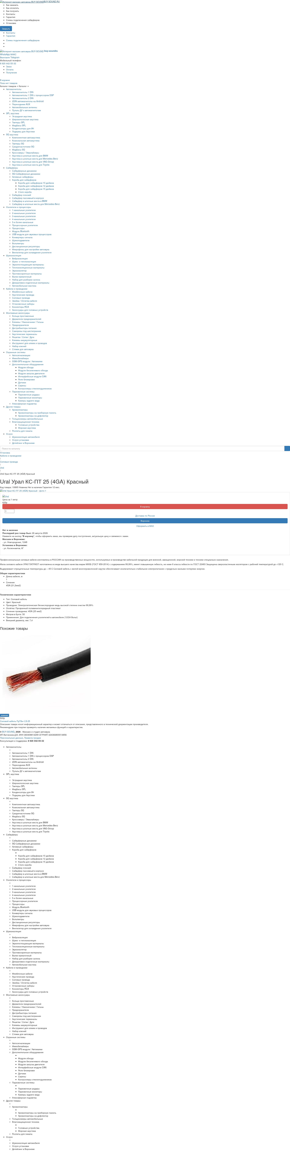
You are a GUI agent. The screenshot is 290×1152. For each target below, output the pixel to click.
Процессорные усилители (25, 225)
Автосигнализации (21, 355)
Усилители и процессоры (18, 207)
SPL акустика (12, 113)
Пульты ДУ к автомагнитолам (26, 110)
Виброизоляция (20, 258)
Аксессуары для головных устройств (30, 309)
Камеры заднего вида (29, 400)
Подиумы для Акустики (23, 131)
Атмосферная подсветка (24, 403)
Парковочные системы (23, 391)
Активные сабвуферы (22, 176)
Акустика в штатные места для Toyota (30, 164)
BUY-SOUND (8, 731)
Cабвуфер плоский (21, 194)
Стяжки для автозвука (23, 349)
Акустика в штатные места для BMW (30, 155)
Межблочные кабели (22, 291)
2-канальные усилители (24, 213)
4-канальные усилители (24, 219)
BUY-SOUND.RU (52, 1)
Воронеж (145, 520)
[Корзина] (61, 1)
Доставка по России (145, 515)
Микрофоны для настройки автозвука (30, 249)
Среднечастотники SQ (23, 146)
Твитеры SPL (18, 122)
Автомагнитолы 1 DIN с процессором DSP (33, 95)
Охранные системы (15, 352)
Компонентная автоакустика (26, 137)
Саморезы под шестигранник (26, 330)
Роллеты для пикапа (22, 430)
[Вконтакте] (7, 43)
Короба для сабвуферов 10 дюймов (36, 182)
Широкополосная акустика (25, 119)
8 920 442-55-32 (8, 63)
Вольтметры (18, 243)
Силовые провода (21, 297)
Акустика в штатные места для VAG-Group (33, 161)
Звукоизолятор (19, 270)
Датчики (22, 382)
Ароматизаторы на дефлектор (33, 415)
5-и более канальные (22, 222)
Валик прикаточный (21, 276)
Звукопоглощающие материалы (28, 264)
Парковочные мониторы (30, 397)
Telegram (14, 57)
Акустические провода (23, 294)
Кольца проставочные (23, 315)
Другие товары (13, 406)
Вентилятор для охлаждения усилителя (32, 252)
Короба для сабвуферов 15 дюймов (36, 188)
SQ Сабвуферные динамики (26, 173)
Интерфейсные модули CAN (32, 376)
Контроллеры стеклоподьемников (35, 388)
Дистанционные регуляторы (26, 246)
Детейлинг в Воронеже (23, 442)
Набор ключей (19, 346)
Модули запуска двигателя (31, 373)
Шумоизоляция (13, 255)
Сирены (22, 385)
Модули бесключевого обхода (33, 370)
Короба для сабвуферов (24, 179)
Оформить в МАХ (145, 525)
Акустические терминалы (24, 334)
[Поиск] (287, 448)
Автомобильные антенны (24, 107)
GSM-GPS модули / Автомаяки (27, 361)
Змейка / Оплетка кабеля (24, 300)
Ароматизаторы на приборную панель (37, 412)
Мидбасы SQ (18, 149)
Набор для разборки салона (26, 279)
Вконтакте (5, 57)
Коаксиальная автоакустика (25, 140)
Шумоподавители (20, 240)
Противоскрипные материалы (27, 273)
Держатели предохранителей (26, 318)
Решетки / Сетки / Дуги (23, 337)
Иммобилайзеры (20, 358)
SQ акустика (12, 134)
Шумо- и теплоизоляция (24, 261)
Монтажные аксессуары (18, 312)
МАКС (13, 54)
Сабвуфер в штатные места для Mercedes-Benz (36, 203)
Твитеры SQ (18, 143)
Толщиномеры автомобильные (27, 418)
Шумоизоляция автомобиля (26, 436)
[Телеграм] (7, 46)
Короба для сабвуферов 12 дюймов (36, 185)
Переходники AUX (21, 104)
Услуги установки (20, 439)
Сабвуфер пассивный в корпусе (28, 197)
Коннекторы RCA (20, 306)
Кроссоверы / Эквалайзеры (25, 152)
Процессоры (18, 228)
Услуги (9, 433)
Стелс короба (25, 191)
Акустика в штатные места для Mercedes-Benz (35, 158)
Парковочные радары (29, 394)
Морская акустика (27, 427)
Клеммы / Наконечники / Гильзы (28, 321)
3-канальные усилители (24, 216)
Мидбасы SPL (19, 125)
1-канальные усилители (24, 210)
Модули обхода (26, 367)
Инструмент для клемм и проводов (29, 343)
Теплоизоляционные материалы (28, 267)
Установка (5, 452)
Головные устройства (28, 424)
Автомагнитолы (13, 89)
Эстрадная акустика (22, 116)
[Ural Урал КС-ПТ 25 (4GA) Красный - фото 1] (23, 490)
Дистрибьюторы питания (24, 327)
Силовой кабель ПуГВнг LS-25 (15, 721)
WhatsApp (5, 54)
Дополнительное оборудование (28, 364)
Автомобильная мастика (24, 285)
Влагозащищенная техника (25, 421)
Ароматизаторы (20, 409)
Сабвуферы (12, 167)
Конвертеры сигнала (22, 237)
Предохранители (20, 324)
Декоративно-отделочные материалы (30, 282)
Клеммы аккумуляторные (24, 340)
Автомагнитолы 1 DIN (22, 92)
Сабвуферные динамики (24, 170)
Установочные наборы (23, 303)
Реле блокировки (26, 379)
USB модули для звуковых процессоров (31, 234)
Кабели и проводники (16, 288)
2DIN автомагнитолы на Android (28, 101)
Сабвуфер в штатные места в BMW (29, 200)
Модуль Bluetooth (20, 231)
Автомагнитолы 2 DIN (22, 98)
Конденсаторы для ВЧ (23, 128)
